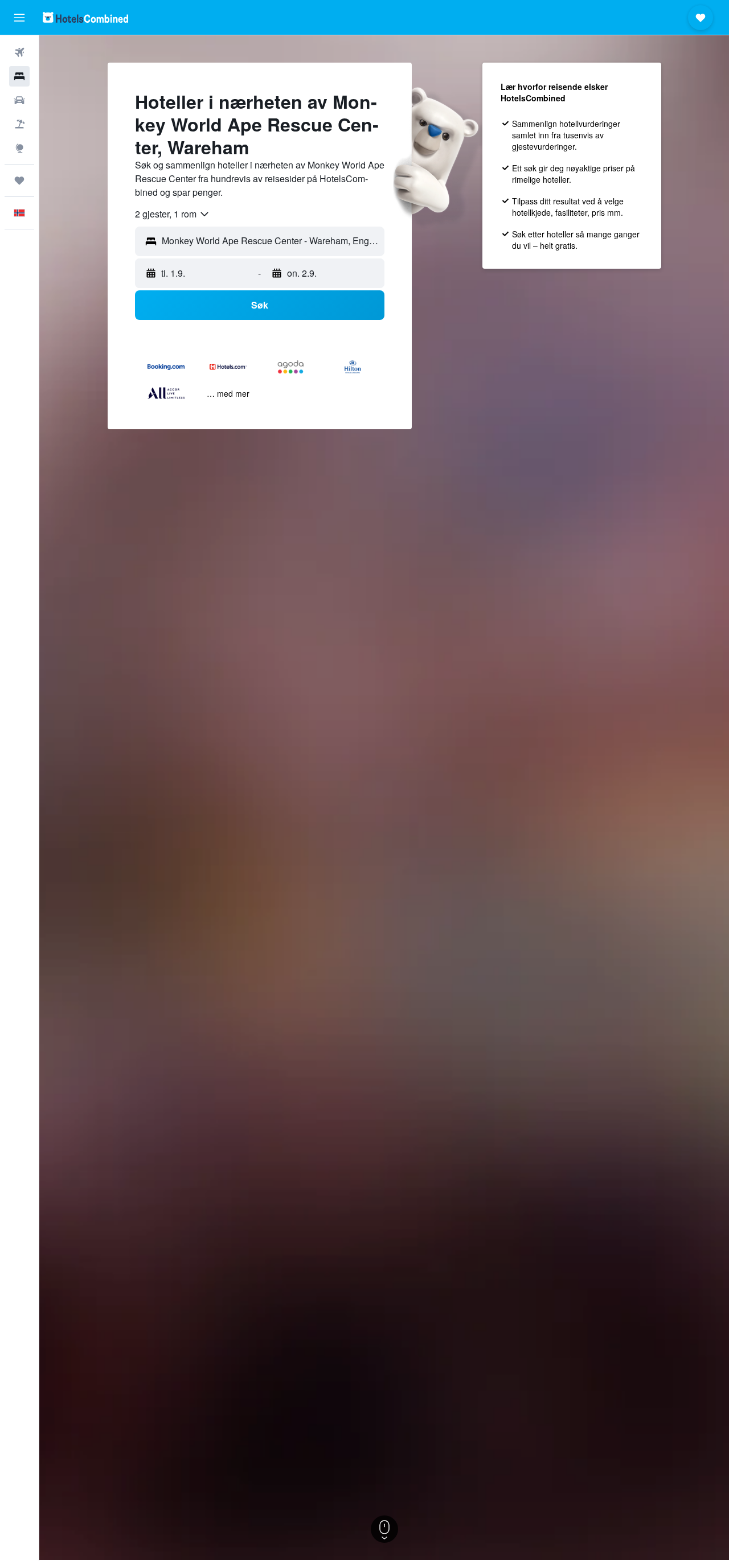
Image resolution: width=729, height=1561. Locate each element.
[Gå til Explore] (19, 148)
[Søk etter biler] (19, 100)
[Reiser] (19, 180)
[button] (19, 17)
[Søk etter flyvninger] (19, 52)
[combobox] (172, 214)
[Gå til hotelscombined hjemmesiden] (85, 17)
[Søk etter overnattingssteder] (19, 76)
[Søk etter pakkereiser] (19, 124)
